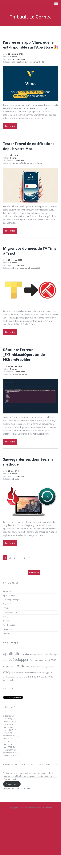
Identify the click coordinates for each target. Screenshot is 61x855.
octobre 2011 (9, 738)
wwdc (5, 680)
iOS (42, 62)
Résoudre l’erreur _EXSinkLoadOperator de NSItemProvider (24, 354)
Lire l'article (10, 126)
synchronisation (9, 677)
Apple (16, 163)
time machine (33, 676)
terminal (22, 677)
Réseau (38, 163)
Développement (32, 62)
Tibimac (13, 56)
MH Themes (47, 807)
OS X (5, 621)
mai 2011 (7, 744)
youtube (11, 680)
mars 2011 (7, 747)
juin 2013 (7, 733)
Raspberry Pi (8, 625)
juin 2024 (7, 718)
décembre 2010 (9, 752)
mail (28, 666)
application (13, 653)
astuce (27, 654)
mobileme (35, 666)
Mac (5, 616)
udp (42, 677)
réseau (28, 672)
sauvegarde (46, 672)
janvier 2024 (8, 724)
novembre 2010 (9, 755)
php (11, 672)
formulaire (40, 660)
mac (21, 666)
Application (18, 62)
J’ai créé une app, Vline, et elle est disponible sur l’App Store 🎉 (30, 45)
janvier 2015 (8, 730)
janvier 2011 (8, 750)
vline (46, 677)
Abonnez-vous (12, 784)
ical (46, 660)
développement (23, 659)
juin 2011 (7, 741)
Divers (32, 268)
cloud (43, 655)
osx (6, 672)
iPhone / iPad (8, 612)
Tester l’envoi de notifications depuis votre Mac (28, 146)
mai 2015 (7, 727)
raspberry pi (18, 673)
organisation (49, 667)
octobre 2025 (9, 716)
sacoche (36, 673)
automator (36, 655)
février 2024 (8, 721)
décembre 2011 (9, 735)
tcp (17, 677)
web (51, 676)
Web (38, 268)
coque (55, 655)
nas (43, 667)
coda (49, 654)
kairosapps (12, 667)
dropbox (6, 660)
